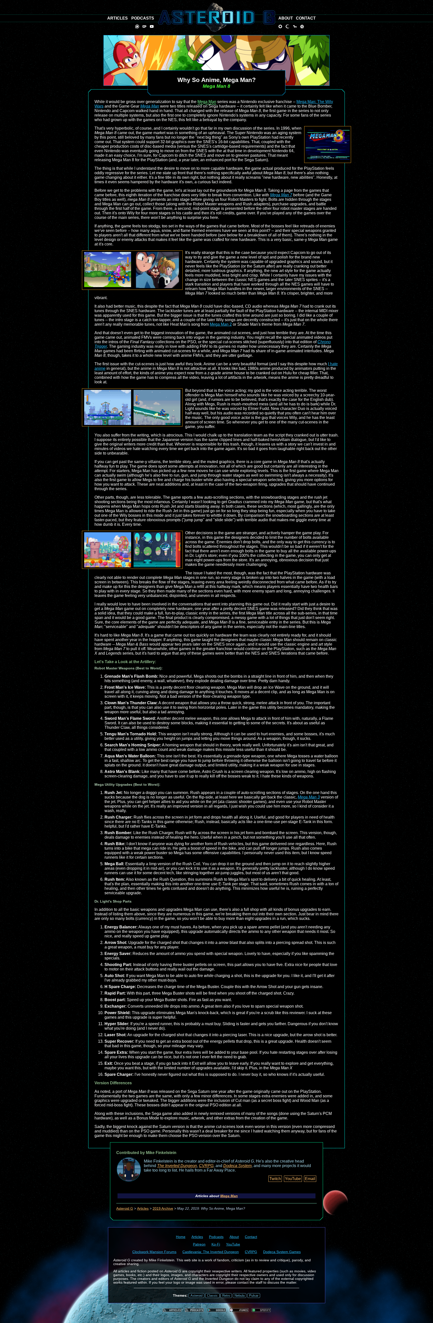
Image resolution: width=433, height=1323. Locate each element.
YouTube (293, 1179)
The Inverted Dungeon (177, 1166)
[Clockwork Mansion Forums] (280, 26)
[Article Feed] (172, 1310)
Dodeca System (237, 1166)
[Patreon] (137, 26)
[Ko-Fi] (144, 26)
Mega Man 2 (221, 324)
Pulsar (253, 1295)
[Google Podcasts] (216, 1310)
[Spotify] (261, 1310)
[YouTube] (152, 26)
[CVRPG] (295, 26)
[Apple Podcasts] (239, 1310)
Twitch (275, 1179)
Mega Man (206, 102)
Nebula (240, 1295)
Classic (212, 1295)
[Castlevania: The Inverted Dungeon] (287, 26)
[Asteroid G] (216, 17)
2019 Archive (163, 1208)
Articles (143, 1208)
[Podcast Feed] (194, 1310)
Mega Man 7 (281, 195)
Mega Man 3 (309, 797)
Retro (226, 1295)
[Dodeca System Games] (302, 26)
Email (310, 1179)
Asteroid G (124, 1208)
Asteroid (196, 1295)
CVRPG (206, 1166)
